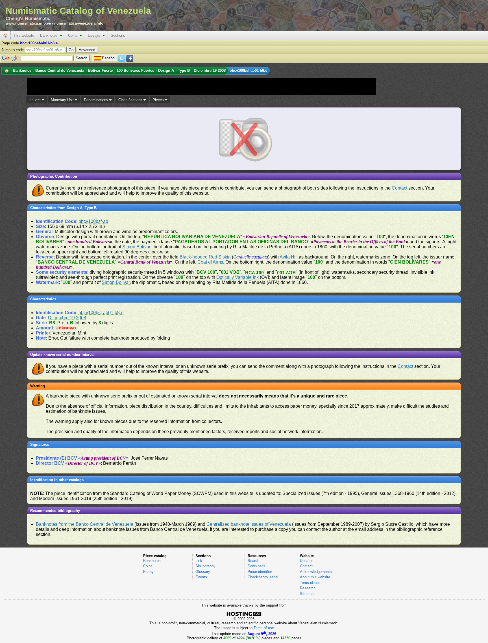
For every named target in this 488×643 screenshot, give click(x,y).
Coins (74, 35)
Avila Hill (289, 257)
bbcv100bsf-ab (93, 221)
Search (253, 561)
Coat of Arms (210, 262)
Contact (399, 188)
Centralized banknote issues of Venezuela (248, 524)
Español (108, 58)
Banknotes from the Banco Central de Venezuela (84, 524)
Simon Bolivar (136, 246)
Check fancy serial (263, 577)
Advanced (87, 50)
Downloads (256, 566)
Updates (306, 561)
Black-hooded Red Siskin (205, 257)
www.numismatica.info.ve (28, 23)
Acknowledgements (316, 572)
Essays (95, 35)
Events (201, 577)
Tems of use (310, 583)
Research (307, 588)
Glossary (202, 572)
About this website (315, 577)
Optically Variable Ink (237, 277)
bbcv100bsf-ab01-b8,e (101, 312)
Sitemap (306, 594)
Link (198, 561)
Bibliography (205, 566)
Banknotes (50, 35)
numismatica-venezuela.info (78, 23)
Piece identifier (260, 572)
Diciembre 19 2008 (67, 317)
